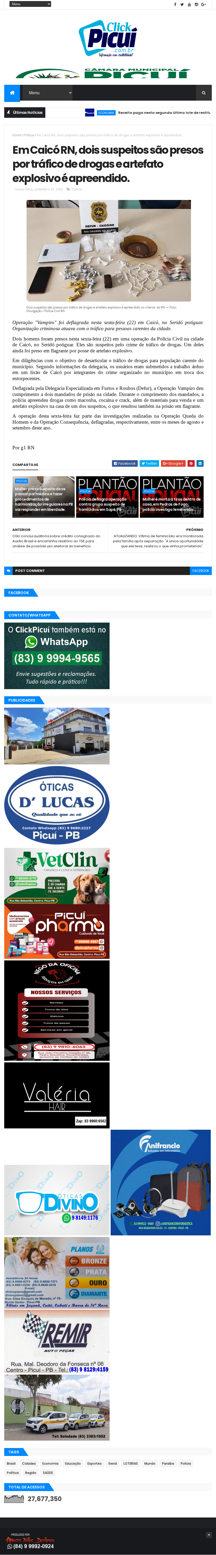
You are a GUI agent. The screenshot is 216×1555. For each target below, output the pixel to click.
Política (13, 1472)
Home (17, 135)
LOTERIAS (131, 1463)
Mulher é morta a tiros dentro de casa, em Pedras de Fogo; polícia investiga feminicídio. (172, 504)
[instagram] (196, 4)
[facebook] (175, 4)
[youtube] (189, 4)
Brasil (11, 1463)
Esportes (94, 1463)
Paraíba (168, 1463)
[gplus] (204, 4)
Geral (112, 1463)
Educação (73, 1463)
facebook (201, 570)
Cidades (29, 1463)
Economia (75, 113)
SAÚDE (48, 1472)
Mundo (149, 1463)
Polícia (29, 135)
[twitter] (182, 4)
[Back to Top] (209, 1535)
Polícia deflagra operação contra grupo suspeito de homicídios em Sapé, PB (102, 504)
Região (30, 1472)
